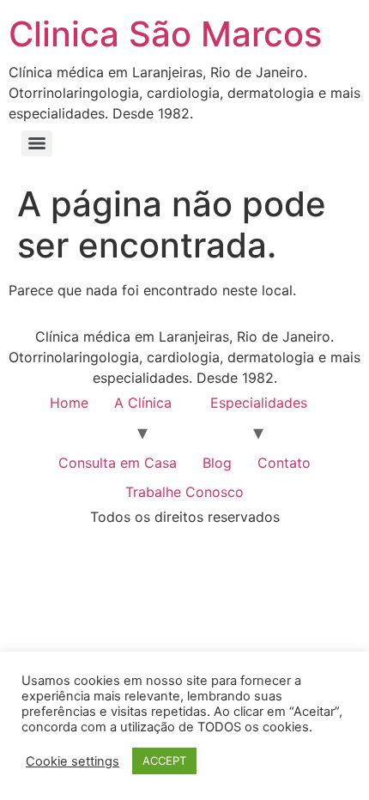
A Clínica (143, 402)
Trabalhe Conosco (184, 491)
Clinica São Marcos (165, 34)
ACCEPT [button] (164, 760)
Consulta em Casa (117, 462)
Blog (217, 462)
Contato (284, 462)
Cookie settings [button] (72, 761)
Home (69, 402)
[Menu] (36, 143)
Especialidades (258, 402)
